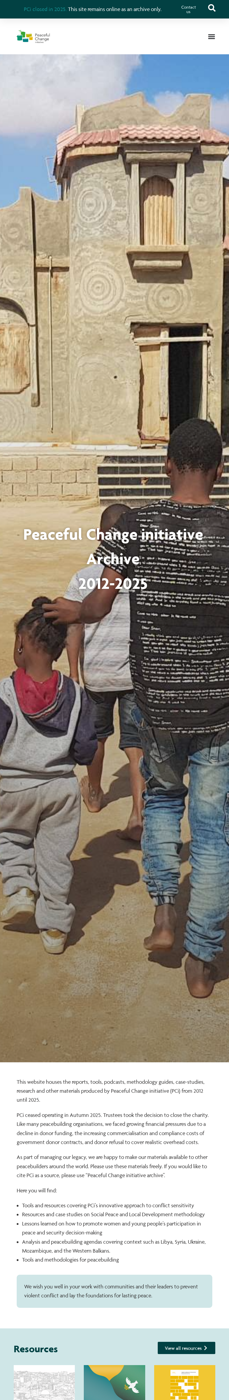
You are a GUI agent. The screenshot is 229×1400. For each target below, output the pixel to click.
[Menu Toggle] (211, 36)
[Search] (212, 8)
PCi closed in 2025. (45, 9)
